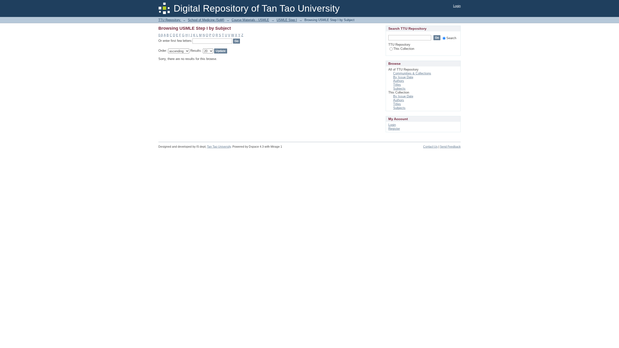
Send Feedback (450, 146)
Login (457, 6)
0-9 (160, 35)
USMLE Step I (287, 20)
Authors (398, 81)
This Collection (403, 49)
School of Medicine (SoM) (206, 20)
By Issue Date (403, 77)
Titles (397, 85)
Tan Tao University (219, 146)
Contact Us (430, 146)
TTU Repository (169, 20)
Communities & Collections (412, 73)
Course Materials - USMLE (250, 20)
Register (394, 128)
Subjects (399, 88)
